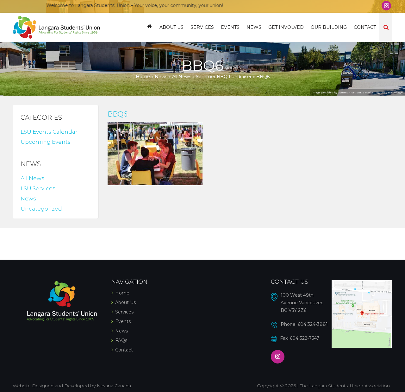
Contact (365, 27)
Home (149, 27)
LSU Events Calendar (49, 132)
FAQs (121, 340)
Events (230, 27)
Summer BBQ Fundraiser (224, 76)
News (253, 27)
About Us (171, 27)
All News (181, 76)
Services (202, 27)
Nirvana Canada (114, 386)
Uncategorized (41, 208)
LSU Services (38, 188)
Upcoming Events (46, 142)
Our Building (329, 27)
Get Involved (286, 27)
